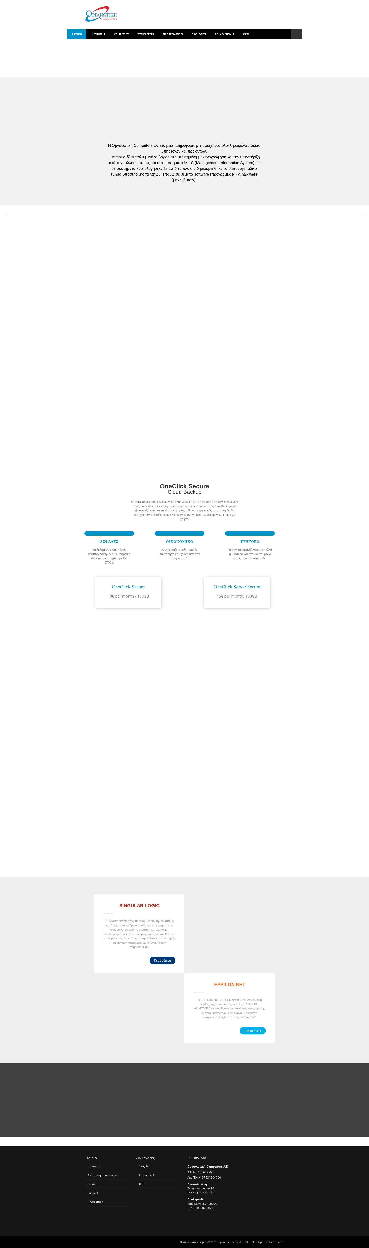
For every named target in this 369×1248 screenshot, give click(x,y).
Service (92, 1184)
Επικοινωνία (224, 34)
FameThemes (276, 1242)
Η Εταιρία (93, 1166)
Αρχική (76, 34)
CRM (246, 34)
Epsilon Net (146, 1175)
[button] (6, 215)
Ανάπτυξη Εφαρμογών (102, 1175)
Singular (144, 1166)
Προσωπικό (95, 1202)
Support (92, 1193)
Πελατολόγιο (173, 34)
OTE (141, 1184)
